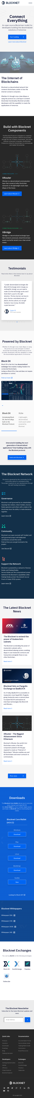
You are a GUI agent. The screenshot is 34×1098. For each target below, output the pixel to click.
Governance (21, 1048)
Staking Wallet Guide (24, 1045)
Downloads (5, 1045)
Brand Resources (23, 1051)
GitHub (4, 1065)
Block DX (20, 1063)
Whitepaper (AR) (6, 932)
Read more (7, 661)
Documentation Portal (24, 1041)
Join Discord (5, 548)
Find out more (5, 378)
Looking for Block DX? (16, 895)
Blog (3, 1051)
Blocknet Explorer (7, 1073)
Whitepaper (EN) (6, 915)
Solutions (5, 1043)
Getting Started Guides (8, 1063)
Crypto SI (13, 310)
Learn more (5, 516)
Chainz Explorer (6, 1070)
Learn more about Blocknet (17, 42)
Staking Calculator (7, 1053)
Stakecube (21, 1070)
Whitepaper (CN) (6, 921)
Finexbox (20, 1068)
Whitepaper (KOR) (7, 927)
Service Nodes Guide (24, 1043)
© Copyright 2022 (17, 1095)
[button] (30, 3)
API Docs (4, 1068)
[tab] (9, 421)
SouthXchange (22, 1065)
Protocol (4, 1041)
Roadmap (5, 1048)
